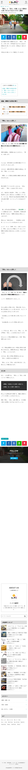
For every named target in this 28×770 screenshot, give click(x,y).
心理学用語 (17, 722)
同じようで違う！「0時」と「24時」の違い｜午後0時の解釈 (16, 640)
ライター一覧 (14, 762)
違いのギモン (5, 438)
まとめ (4, 94)
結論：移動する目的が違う (9, 88)
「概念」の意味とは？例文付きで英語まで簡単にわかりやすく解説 (17, 633)
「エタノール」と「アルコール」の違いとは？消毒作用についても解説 (17, 627)
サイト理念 (4, 762)
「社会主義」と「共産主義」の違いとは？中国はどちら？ (17, 667)
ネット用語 (5, 722)
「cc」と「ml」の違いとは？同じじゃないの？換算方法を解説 (16, 653)
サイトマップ (11, 764)
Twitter (15, 458)
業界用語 (14, 724)
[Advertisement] (14, 69)
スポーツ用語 (17, 719)
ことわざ (4, 719)
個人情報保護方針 (21, 762)
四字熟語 (11, 722)
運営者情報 (9, 762)
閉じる (14, 85)
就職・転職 (5, 700)
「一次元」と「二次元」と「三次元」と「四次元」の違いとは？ (17, 647)
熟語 (19, 724)
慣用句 (23, 722)
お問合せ (16, 764)
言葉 (4, 704)
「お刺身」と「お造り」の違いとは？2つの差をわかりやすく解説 (17, 687)
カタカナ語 (10, 719)
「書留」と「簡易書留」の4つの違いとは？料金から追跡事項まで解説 (16, 673)
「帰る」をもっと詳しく (9, 90)
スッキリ (13, 767)
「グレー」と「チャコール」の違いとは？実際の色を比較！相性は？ (17, 660)
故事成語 (4, 724)
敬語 (9, 724)
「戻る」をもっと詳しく (9, 92)
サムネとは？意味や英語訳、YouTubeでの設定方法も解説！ (17, 680)
